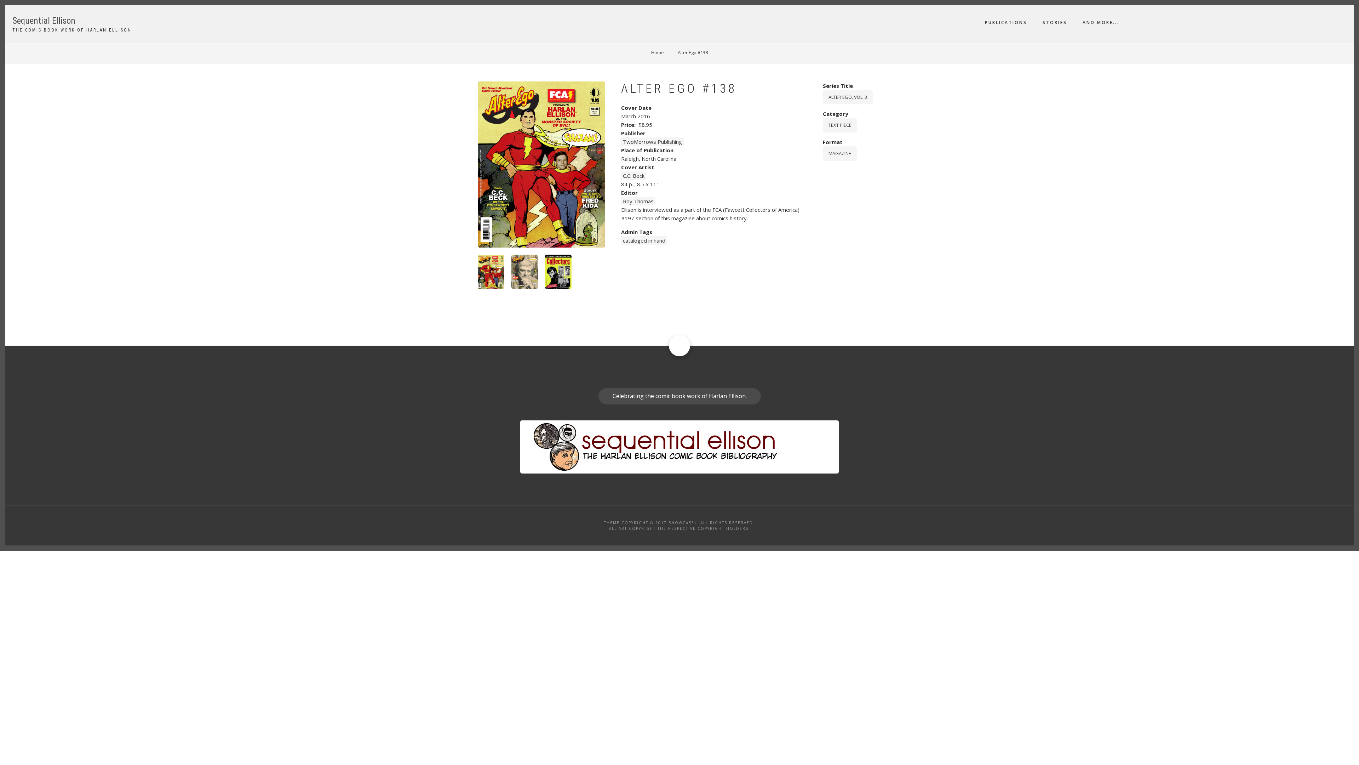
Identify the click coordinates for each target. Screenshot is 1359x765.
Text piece (839, 125)
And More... (1101, 22)
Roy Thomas (638, 201)
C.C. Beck (633, 175)
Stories (1055, 22)
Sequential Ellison (43, 21)
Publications (1006, 22)
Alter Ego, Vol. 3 (847, 97)
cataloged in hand (644, 240)
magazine (839, 153)
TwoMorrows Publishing (652, 141)
